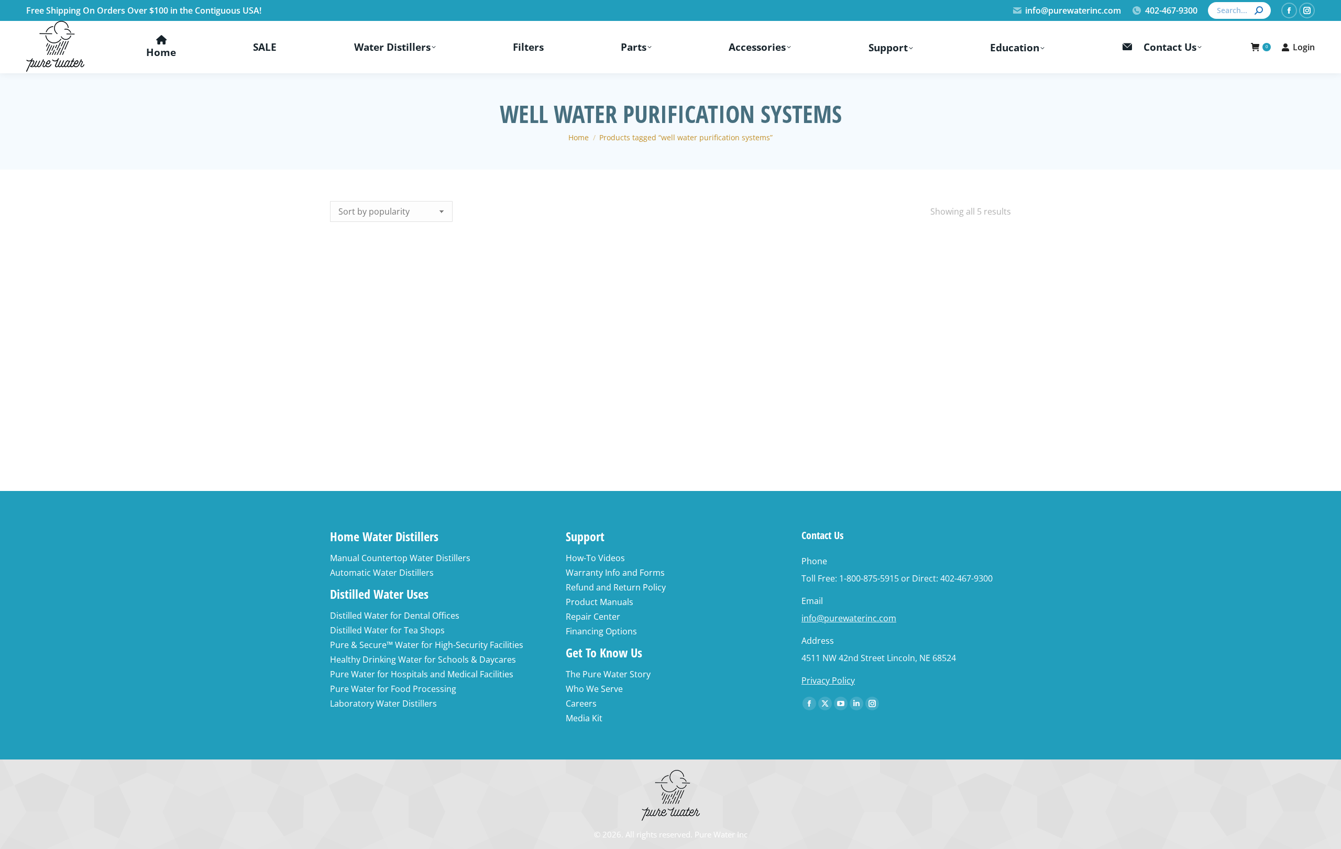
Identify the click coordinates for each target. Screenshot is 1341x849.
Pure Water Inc (721, 834)
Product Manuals (599, 602)
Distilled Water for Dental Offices (394, 615)
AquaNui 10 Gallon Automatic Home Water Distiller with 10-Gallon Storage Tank (952, 379)
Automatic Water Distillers (382, 572)
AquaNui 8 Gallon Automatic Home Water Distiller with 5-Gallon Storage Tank (670, 379)
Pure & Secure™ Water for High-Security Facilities (426, 645)
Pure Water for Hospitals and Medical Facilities (421, 674)
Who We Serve (594, 689)
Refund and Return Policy (616, 587)
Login (1304, 47)
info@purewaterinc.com (1073, 10)
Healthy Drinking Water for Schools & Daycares (423, 659)
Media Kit (584, 718)
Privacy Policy (828, 680)
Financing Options (601, 631)
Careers (581, 703)
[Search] (1259, 10)
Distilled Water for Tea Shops (387, 630)
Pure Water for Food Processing (393, 689)
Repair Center (593, 616)
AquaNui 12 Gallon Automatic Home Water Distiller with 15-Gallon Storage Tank (811, 379)
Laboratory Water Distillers (383, 703)
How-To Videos (595, 558)
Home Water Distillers (384, 536)
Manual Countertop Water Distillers (400, 558)
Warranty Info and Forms (615, 572)
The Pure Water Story (608, 674)
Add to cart (389, 411)
